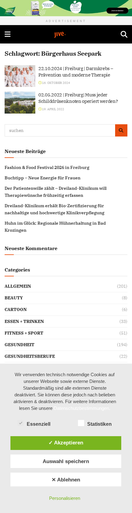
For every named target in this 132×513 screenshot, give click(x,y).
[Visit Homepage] (65, 35)
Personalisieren (64, 498)
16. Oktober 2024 (55, 83)
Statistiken (99, 424)
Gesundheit (19, 344)
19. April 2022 (52, 109)
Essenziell (38, 424)
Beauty (14, 298)
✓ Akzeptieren (66, 442)
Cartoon (16, 309)
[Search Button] (124, 34)
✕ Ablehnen (66, 479)
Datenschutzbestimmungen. (82, 408)
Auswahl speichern (66, 461)
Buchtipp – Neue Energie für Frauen (42, 178)
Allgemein (18, 286)
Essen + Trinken (24, 321)
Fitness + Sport (24, 333)
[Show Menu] (7, 34)
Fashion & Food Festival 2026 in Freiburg (47, 167)
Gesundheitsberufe (30, 356)
